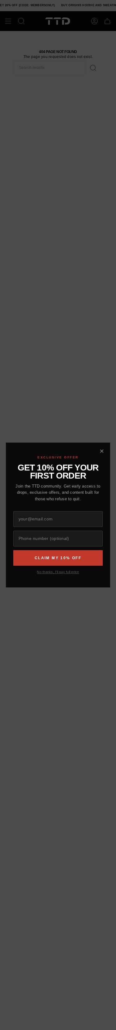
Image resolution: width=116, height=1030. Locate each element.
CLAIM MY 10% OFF (58, 558)
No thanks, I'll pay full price (58, 572)
